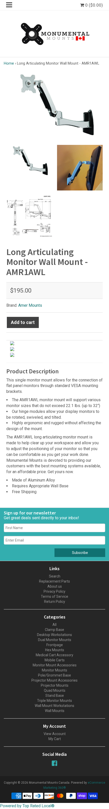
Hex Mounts (54, 650)
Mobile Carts (55, 660)
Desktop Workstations (54, 635)
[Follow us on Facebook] (54, 763)
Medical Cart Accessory (54, 655)
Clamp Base (54, 630)
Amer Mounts (30, 305)
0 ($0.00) (93, 5)
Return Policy (54, 602)
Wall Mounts (54, 711)
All (54, 625)
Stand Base (54, 696)
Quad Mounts (54, 690)
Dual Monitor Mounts (54, 640)
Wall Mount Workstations (54, 706)
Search (54, 576)
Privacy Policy (54, 591)
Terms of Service (54, 596)
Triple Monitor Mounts (54, 701)
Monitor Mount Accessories (55, 665)
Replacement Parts (54, 581)
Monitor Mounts (54, 670)
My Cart (54, 739)
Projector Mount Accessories (54, 680)
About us (54, 586)
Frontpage (54, 645)
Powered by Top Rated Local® (27, 805)
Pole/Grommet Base (54, 675)
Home (9, 63)
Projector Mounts (54, 685)
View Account (55, 734)
